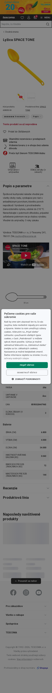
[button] (26, 379)
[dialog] (26, 346)
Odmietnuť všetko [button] (27, 372)
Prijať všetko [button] (27, 365)
